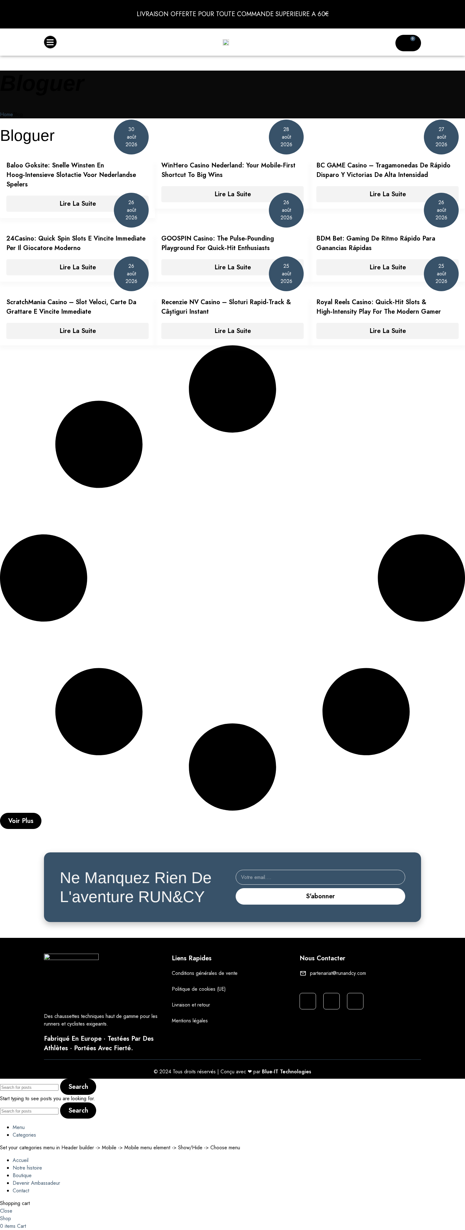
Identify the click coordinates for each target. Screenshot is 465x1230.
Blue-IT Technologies (286, 1071)
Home (6, 114)
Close (6, 1210)
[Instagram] (308, 1001)
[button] (50, 42)
